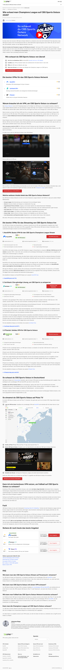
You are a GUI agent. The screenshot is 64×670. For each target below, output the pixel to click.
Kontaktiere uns (36, 654)
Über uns (20, 654)
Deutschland (18, 380)
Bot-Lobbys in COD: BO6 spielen (10, 563)
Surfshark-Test (32, 323)
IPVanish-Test (31, 369)
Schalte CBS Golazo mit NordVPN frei (12, 190)
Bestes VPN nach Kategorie (23, 643)
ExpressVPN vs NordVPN (7, 658)
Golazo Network (8, 106)
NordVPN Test (35, 275)
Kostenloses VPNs (52, 643)
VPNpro (4, 9)
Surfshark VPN (14, 88)
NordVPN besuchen (53, 236)
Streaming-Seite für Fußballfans (31, 508)
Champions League (40, 187)
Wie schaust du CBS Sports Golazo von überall (12, 4)
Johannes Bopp (8, 20)
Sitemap (50, 654)
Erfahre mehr (26, 7)
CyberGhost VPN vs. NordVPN (8, 660)
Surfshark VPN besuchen (53, 286)
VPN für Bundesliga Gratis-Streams (11, 557)
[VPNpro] (7, 1)
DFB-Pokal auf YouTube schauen (10, 559)
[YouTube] (9, 668)
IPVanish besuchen (53, 334)
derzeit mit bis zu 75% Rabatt (36, 60)
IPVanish (12, 95)
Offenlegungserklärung (54, 656)
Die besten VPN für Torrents (9, 561)
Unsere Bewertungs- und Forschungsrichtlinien (23, 657)
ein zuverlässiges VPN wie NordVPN (40, 587)
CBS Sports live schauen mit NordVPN (12, 478)
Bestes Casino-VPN (7, 564)
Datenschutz (36, 656)
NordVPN (12, 82)
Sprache (35, 636)
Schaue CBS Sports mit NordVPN (13, 70)
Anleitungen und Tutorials (12, 9)
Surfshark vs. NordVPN (7, 656)
